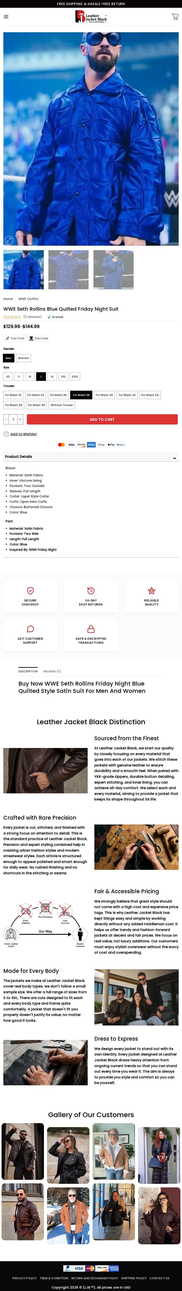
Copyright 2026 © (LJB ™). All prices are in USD (91, 1287)
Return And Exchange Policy (94, 1278)
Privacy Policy (24, 1278)
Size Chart (17, 338)
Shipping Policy (134, 1278)
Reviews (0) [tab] (52, 671)
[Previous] (12, 139)
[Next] (170, 139)
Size (6, 367)
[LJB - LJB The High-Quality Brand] (91, 17)
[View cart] (175, 16)
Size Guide (41, 338)
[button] (6, 16)
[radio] (8, 358)
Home (8, 299)
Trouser (8, 386)
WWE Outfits (28, 299)
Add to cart (102, 419)
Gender (8, 348)
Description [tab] (28, 671)
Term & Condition (54, 1278)
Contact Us (159, 1278)
